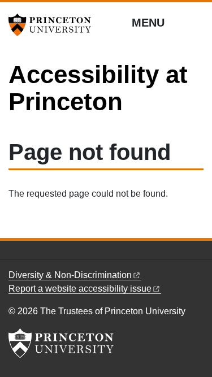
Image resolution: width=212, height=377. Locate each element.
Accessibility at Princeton (98, 87)
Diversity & (70, 275)
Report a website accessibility (80, 288)
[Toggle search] (196, 22)
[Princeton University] (53, 25)
